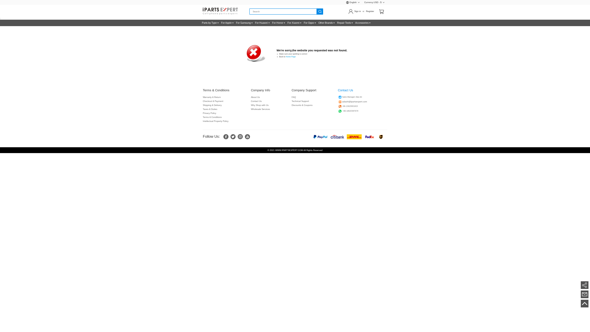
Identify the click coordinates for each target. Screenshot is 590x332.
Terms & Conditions (212, 117)
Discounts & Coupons (302, 105)
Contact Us (256, 101)
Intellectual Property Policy (215, 121)
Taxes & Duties (210, 109)
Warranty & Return (212, 97)
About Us (255, 97)
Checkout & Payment (213, 101)
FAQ (294, 97)
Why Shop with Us (260, 105)
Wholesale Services (260, 109)
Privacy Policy (209, 113)
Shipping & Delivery (212, 105)
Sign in (357, 11)
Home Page (291, 57)
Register (370, 11)
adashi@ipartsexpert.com (354, 101)
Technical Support (300, 101)
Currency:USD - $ (373, 2)
